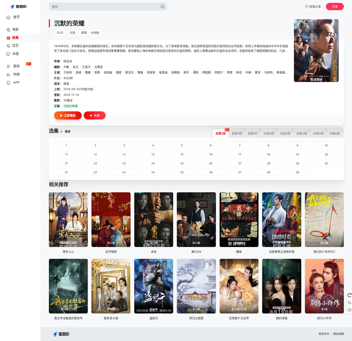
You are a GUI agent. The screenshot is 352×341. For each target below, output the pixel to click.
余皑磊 (108, 72)
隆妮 (119, 72)
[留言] (349, 309)
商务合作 (324, 333)
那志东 (129, 72)
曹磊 (140, 72)
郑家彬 (151, 72)
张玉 (75, 67)
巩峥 (248, 72)
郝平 (186, 72)
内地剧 (95, 32)
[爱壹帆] (18, 6)
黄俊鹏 (280, 72)
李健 (229, 72)
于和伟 (67, 72)
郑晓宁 (218, 72)
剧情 (84, 32)
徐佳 (239, 72)
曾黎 (97, 72)
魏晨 (88, 72)
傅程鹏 (206, 72)
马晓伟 (268, 72)
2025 (59, 32)
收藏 (97, 115)
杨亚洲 (67, 61)
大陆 (72, 32)
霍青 (258, 72)
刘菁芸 (98, 67)
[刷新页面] (349, 295)
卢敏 (66, 67)
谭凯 (196, 72)
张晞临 (175, 72)
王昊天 (86, 67)
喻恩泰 (163, 72)
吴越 (78, 72)
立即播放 (70, 115)
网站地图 (338, 333)
